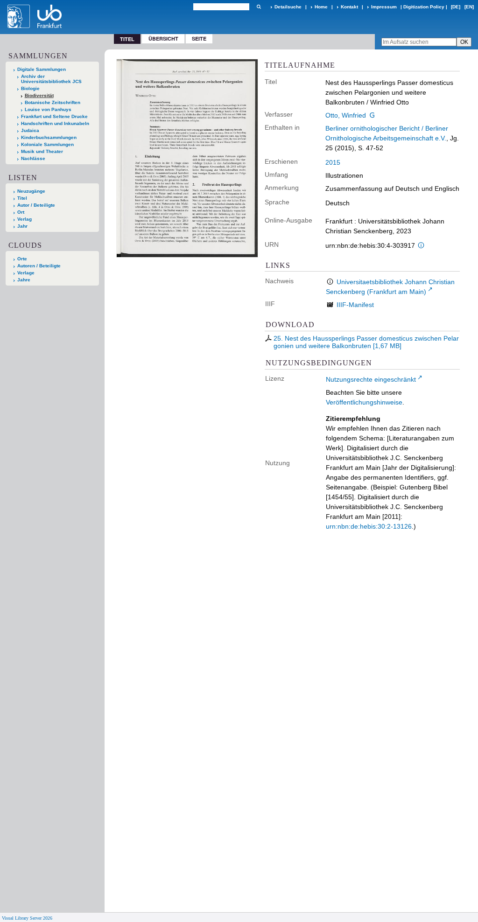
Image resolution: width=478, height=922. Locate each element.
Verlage (26, 272)
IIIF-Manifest (355, 304)
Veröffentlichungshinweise (364, 402)
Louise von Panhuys (48, 109)
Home (321, 6)
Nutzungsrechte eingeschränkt (371, 379)
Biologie (30, 88)
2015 (332, 162)
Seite (199, 38)
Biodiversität (39, 95)
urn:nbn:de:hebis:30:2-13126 (369, 526)
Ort (20, 212)
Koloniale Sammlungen (47, 144)
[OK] (259, 7)
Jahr (22, 226)
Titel (22, 198)
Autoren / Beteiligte (39, 265)
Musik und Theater (42, 151)
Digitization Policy (423, 6)
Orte (22, 258)
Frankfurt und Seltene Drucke (54, 116)
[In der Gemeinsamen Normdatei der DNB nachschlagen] (372, 115)
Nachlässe (33, 158)
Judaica (30, 130)
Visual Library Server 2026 (27, 918)
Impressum (384, 6)
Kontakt (349, 6)
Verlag (24, 219)
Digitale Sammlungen (41, 69)
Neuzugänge (31, 191)
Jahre (23, 279)
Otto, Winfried (345, 115)
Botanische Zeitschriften (52, 102)
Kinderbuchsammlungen (49, 137)
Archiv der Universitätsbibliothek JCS (51, 79)
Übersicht (163, 38)
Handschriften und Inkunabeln (55, 123)
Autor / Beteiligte (36, 205)
